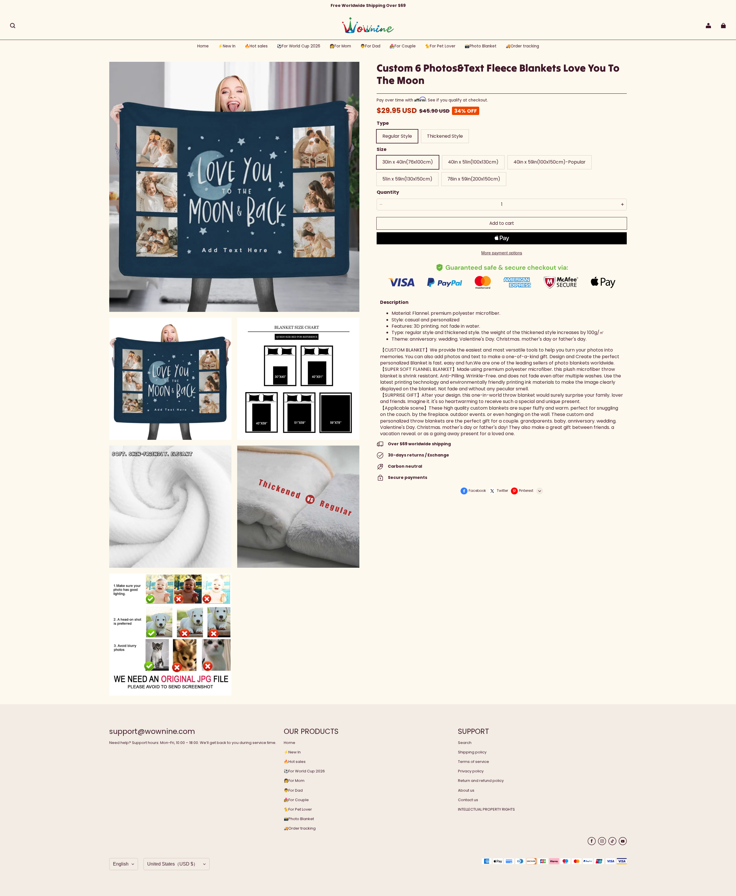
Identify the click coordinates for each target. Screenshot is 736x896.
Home (289, 742)
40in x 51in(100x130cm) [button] (473, 162)
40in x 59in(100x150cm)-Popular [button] (549, 162)
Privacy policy (471, 771)
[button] (13, 26)
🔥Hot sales (295, 761)
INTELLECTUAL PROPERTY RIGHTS (486, 809)
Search (464, 742)
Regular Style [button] (397, 136)
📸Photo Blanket (299, 819)
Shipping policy (472, 752)
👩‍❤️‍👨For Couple (296, 800)
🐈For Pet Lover (298, 809)
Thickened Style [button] (445, 136)
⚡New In (292, 752)
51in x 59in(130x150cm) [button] (407, 179)
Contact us (468, 800)
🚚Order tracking (300, 828)
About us (466, 790)
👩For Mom (294, 780)
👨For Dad (293, 790)
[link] (298, 46)
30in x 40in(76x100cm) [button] (407, 162)
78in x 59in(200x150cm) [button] (473, 179)
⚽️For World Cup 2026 (304, 771)
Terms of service (473, 761)
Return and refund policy (481, 780)
